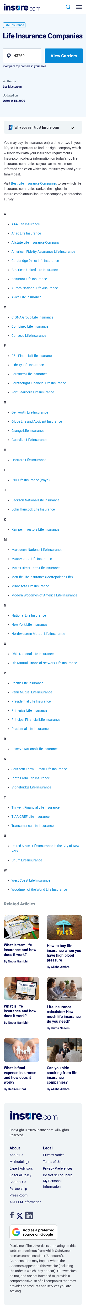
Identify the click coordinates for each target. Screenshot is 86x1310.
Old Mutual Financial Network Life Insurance (44, 663)
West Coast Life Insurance (30, 880)
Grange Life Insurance (27, 431)
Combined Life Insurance (29, 326)
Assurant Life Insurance (29, 279)
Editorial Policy (20, 1175)
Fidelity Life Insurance (27, 365)
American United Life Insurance (34, 270)
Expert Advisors (21, 1168)
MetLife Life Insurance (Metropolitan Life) (42, 577)
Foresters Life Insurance (29, 374)
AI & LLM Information (25, 1202)
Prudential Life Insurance (29, 729)
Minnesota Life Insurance (30, 586)
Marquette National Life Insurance (36, 550)
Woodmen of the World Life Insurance (39, 889)
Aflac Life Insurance (26, 233)
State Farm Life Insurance (30, 778)
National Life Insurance (28, 615)
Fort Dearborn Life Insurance (32, 392)
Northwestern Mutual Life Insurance (38, 634)
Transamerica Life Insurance (32, 826)
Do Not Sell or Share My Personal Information (57, 1181)
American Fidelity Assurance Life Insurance (43, 251)
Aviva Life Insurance (26, 297)
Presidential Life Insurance (31, 701)
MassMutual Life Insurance (31, 559)
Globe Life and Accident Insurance (36, 421)
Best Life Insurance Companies (34, 183)
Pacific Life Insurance (27, 683)
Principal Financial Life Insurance (35, 719)
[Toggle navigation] (80, 7)
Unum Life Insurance (26, 860)
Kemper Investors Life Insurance (35, 529)
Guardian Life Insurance (29, 440)
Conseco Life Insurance (28, 335)
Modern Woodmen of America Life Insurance (44, 595)
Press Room (18, 1195)
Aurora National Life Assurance (34, 288)
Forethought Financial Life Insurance (38, 383)
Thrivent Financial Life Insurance (35, 807)
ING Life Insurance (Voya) (30, 480)
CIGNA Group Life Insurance (32, 317)
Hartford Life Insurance (28, 460)
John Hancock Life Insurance (33, 509)
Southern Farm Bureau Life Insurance (39, 769)
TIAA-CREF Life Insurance (30, 816)
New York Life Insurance (29, 624)
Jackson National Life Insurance (35, 500)
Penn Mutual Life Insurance (31, 692)
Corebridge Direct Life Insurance (35, 261)
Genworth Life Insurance (29, 412)
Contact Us (18, 1182)
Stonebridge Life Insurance (31, 787)
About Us (16, 1155)
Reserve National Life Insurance (34, 749)
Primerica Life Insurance (29, 710)
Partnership (18, 1188)
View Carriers (64, 55)
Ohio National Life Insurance (32, 654)
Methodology (19, 1162)
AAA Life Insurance (25, 224)
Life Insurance (14, 25)
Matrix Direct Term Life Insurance (35, 568)
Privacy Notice (53, 1155)
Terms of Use (52, 1162)
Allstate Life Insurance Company (35, 242)
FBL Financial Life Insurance (32, 356)
